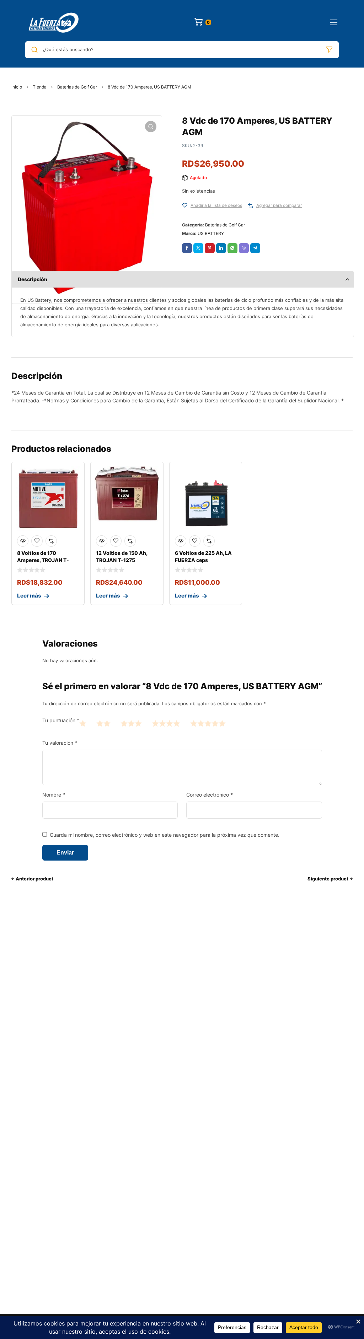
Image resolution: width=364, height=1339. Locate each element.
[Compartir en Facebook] (187, 248)
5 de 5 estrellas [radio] (208, 723)
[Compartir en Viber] (244, 248)
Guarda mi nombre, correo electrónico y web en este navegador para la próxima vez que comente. (164, 835)
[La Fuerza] (54, 22)
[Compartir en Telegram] (255, 248)
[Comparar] (250, 206)
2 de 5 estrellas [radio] (103, 723)
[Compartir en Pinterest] (210, 248)
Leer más (29, 595)
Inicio (16, 87)
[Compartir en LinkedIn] (221, 248)
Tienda (40, 87)
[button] (150, 126)
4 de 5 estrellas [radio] (166, 723)
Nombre (53, 795)
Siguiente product (327, 879)
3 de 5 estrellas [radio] (131, 723)
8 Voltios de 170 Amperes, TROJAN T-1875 (43, 560)
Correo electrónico (209, 795)
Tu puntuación (60, 720)
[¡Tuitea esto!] (198, 248)
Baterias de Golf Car (77, 87)
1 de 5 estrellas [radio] (82, 723)
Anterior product (34, 879)
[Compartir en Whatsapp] (232, 248)
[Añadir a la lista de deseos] (185, 206)
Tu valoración (59, 743)
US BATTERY (211, 233)
